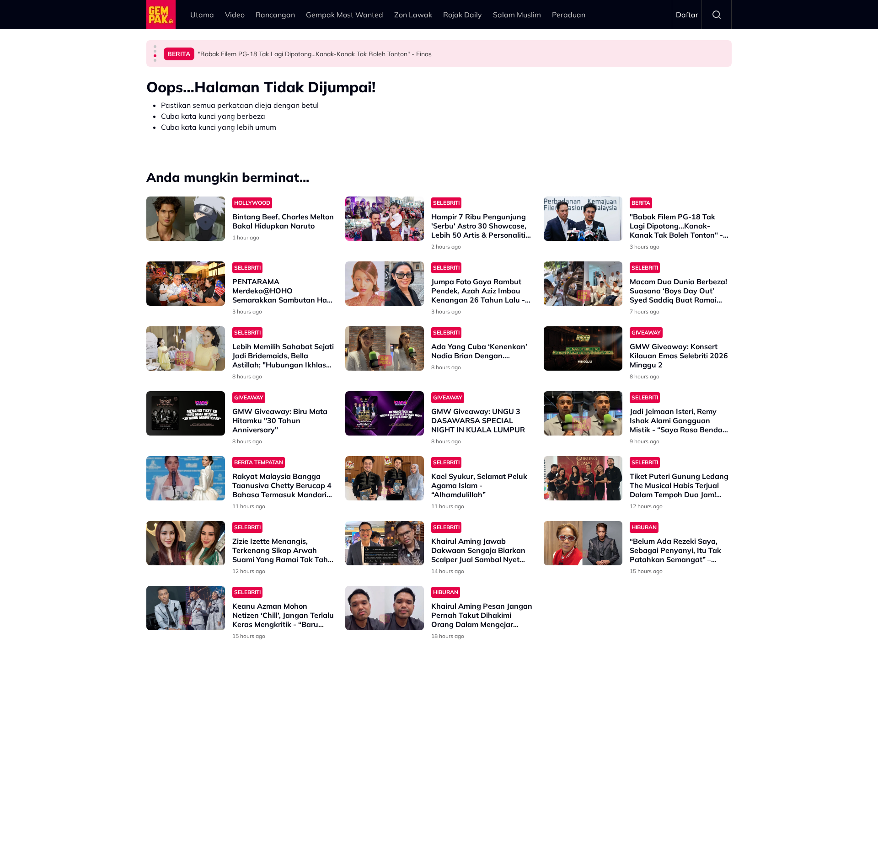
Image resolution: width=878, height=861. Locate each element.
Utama (202, 14)
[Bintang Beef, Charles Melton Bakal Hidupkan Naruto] (185, 219)
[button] (155, 46)
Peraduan (568, 14)
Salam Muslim (517, 14)
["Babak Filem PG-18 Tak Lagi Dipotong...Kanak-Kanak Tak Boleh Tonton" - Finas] (583, 219)
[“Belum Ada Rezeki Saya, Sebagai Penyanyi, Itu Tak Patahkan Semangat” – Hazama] (583, 543)
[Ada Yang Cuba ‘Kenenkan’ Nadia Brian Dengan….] (384, 348)
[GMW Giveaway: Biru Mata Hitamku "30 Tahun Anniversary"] (185, 413)
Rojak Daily (462, 14)
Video (235, 14)
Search (716, 14)
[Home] (161, 14)
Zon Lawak (413, 14)
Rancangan (275, 14)
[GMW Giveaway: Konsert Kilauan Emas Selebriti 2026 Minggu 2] (583, 348)
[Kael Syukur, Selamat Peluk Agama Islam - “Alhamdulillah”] (384, 478)
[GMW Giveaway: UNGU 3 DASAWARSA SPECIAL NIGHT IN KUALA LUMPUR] (384, 413)
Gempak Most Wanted (344, 14)
